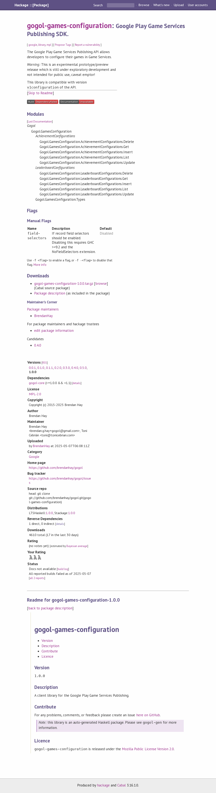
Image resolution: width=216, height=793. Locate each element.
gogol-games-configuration (69, 25)
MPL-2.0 (35, 394)
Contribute (50, 651)
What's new (161, 5)
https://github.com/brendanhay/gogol (56, 467)
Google (34, 456)
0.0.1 (32, 368)
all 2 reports (37, 578)
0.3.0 (66, 368)
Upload (179, 5)
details (77, 383)
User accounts (198, 5)
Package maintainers (43, 309)
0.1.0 (40, 368)
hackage (103, 785)
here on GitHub (148, 715)
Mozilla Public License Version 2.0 (148, 749)
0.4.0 (37, 345)
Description (50, 646)
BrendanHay (43, 315)
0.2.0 (57, 368)
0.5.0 (83, 368)
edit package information (54, 330)
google (32, 45)
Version (47, 640)
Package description (49, 293)
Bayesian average (76, 546)
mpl (49, 45)
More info (40, 265)
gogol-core (37, 383)
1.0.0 (49, 513)
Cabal (121, 785)
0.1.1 (49, 368)
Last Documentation (40, 121)
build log (63, 569)
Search (98, 5)
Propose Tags (63, 45)
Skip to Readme (40, 93)
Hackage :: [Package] (31, 5)
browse (101, 283)
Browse (143, 5)
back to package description (50, 608)
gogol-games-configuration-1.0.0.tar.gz (63, 283)
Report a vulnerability (87, 45)
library (41, 45)
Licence (47, 656)
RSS (44, 362)
